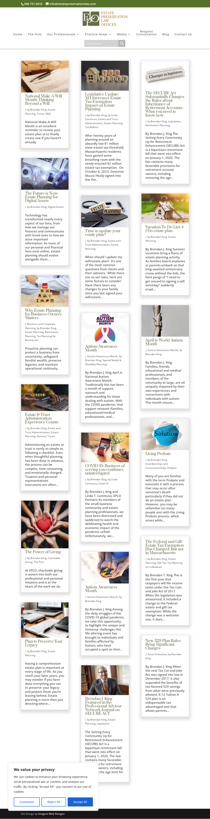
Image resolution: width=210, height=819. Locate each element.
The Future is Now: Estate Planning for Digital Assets (41, 197)
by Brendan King (37, 109)
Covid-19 (103, 483)
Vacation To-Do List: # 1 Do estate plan (164, 229)
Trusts (40, 114)
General (41, 436)
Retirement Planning (157, 125)
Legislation (103, 723)
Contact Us (183, 34)
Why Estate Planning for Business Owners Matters (43, 314)
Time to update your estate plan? (103, 233)
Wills (48, 114)
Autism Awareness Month (101, 348)
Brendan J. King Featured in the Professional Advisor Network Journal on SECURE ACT (103, 706)
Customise (27, 802)
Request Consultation (146, 33)
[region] (53, 787)
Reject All (53, 802)
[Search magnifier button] (121, 43)
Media (122, 34)
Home (18, 34)
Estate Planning (34, 332)
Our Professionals (61, 34)
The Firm (35, 34)
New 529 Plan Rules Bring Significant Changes (163, 644)
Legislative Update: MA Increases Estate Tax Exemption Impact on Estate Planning (103, 102)
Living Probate (158, 453)
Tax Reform (91, 127)
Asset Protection (157, 654)
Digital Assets (56, 207)
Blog (165, 34)
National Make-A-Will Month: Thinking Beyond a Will (43, 100)
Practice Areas (96, 34)
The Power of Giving (43, 552)
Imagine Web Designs (51, 814)
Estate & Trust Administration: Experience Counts (42, 418)
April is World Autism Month (164, 342)
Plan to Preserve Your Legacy (44, 643)
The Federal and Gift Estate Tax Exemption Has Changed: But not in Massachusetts (164, 547)
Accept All (80, 802)
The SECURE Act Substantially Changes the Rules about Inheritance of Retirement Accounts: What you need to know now (164, 104)
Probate (172, 468)
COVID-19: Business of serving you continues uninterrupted (105, 469)
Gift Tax (161, 563)
